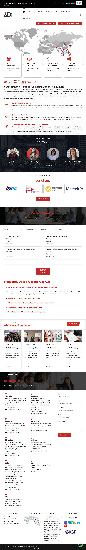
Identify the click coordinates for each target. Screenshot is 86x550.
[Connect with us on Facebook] (66, 3)
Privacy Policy (38, 549)
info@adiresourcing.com (25, 98)
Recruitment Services (32, 64)
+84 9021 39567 (37, 449)
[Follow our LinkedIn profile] (68, 3)
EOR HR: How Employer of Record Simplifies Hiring (73, 348)
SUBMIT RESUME (43, 271)
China (7, 497)
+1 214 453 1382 (37, 470)
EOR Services (9, 521)
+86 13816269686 (12, 504)
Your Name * (61, 394)
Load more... (43, 262)
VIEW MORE (43, 198)
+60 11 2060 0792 (12, 430)
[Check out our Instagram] (71, 3)
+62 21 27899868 (37, 412)
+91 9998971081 (11, 487)
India (7, 463)
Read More (72, 324)
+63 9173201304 (11, 453)
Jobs (57, 12)
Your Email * (61, 401)
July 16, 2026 (69, 345)
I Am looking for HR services (70, 24)
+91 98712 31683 (53, 536)
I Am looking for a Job (46, 24)
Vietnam (34, 440)
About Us (41, 12)
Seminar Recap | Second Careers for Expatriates (32, 348)
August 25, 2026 (10, 345)
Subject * (60, 414)
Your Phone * (61, 408)
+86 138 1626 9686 (54, 541)
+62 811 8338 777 (37, 409)
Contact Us (26, 18)
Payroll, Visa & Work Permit (53, 64)
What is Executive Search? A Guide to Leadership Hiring (53, 348)
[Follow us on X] (73, 3)
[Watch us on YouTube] (75, 3)
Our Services (31, 12)
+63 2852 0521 (56, 532)
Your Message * (62, 421)
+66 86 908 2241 (38, 428)
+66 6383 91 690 (10, 98)
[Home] (24, 11)
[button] (64, 45)
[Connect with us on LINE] (70, 3)
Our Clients (49, 12)
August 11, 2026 (50, 345)
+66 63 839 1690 (12, 405)
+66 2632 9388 (11, 407)
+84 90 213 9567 (55, 534)
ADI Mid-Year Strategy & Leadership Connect (12, 348)
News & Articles (65, 12)
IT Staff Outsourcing (12, 64)
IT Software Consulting (72, 64)
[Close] (69, 275)
